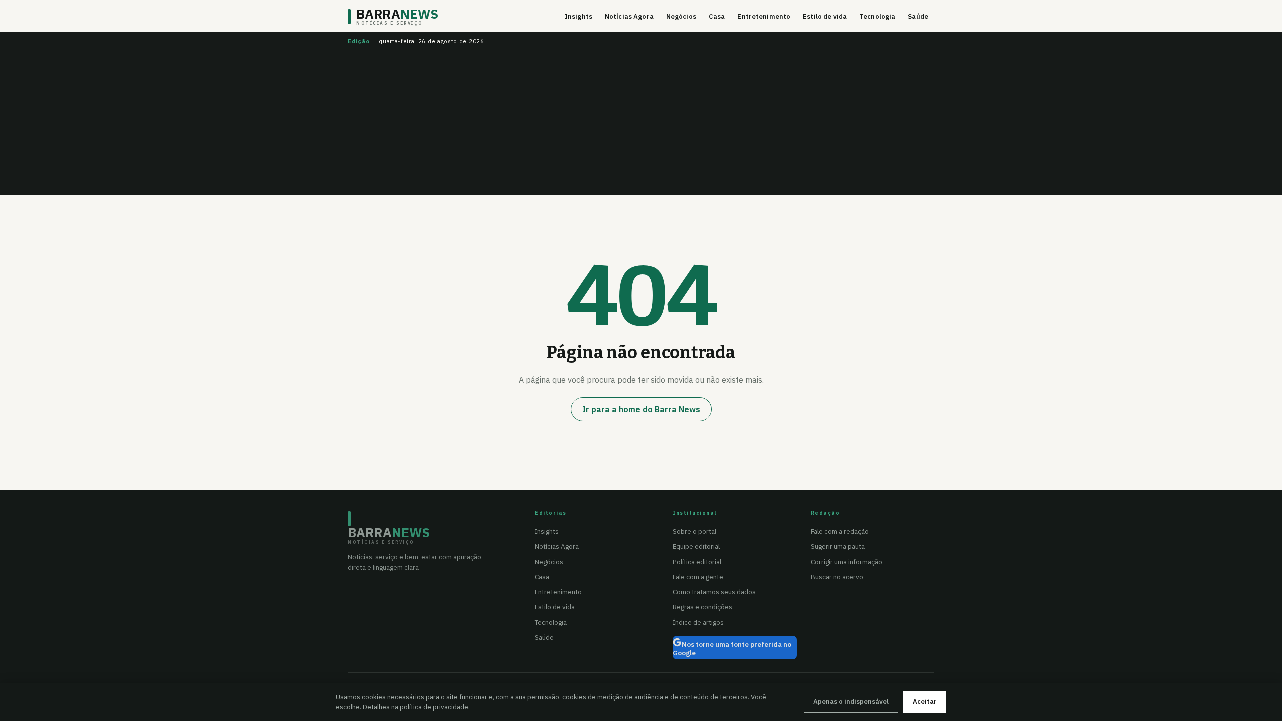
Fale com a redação (840, 531)
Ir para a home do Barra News (641, 409)
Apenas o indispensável (851, 701)
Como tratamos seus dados (714, 591)
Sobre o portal (694, 531)
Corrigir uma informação (846, 561)
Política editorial (697, 561)
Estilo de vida (825, 16)
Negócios (681, 16)
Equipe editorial (696, 546)
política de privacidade (434, 706)
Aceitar (925, 701)
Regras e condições (702, 606)
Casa (717, 16)
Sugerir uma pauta (838, 546)
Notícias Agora (629, 16)
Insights (578, 16)
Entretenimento (763, 16)
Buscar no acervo (837, 576)
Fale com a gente (698, 576)
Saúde (918, 16)
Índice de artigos (698, 622)
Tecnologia (877, 16)
